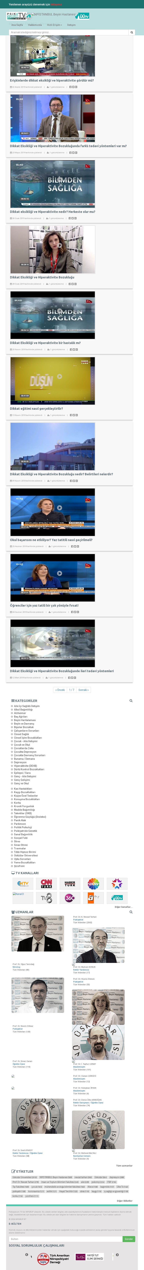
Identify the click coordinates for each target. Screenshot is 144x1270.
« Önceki (60, 690)
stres (84, 1191)
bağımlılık (107, 1186)
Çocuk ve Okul (22, 744)
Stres (17, 841)
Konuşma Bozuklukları (27, 799)
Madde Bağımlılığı (24, 809)
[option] (53, 1259)
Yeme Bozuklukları (24, 862)
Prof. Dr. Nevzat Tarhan (25, 1182)
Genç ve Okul (21, 783)
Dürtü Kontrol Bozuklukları (29, 769)
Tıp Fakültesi (21, 1186)
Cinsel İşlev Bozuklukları (28, 737)
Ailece (92, 1186)
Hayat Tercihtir (68, 1191)
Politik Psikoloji (23, 827)
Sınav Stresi (21, 845)
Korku (17, 802)
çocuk (37, 1186)
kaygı (96, 1191)
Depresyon (20, 762)
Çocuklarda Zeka (24, 748)
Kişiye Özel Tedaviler (26, 795)
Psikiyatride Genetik (25, 830)
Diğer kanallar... (124, 907)
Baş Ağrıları (20, 716)
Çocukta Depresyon (25, 751)
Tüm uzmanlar (124, 1165)
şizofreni (31, 1196)
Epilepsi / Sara (22, 772)
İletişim (71, 25)
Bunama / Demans (24, 758)
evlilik (51, 1191)
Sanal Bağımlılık (23, 834)
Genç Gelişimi (22, 780)
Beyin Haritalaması (25, 720)
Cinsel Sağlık (21, 734)
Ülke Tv (122, 1186)
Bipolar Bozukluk (24, 727)
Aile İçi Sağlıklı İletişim (27, 706)
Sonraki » (83, 690)
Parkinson (20, 823)
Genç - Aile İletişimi (25, 776)
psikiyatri (19, 1191)
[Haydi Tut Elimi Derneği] (91, 1257)
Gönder (129, 1239)
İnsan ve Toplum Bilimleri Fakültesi (59, 1182)
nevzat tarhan (83, 1177)
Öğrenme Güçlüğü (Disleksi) (30, 816)
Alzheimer (20, 713)
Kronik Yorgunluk (24, 806)
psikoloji (98, 1182)
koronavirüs (36, 1191)
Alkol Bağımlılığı (23, 709)
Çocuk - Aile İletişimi (25, 741)
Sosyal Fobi (21, 838)
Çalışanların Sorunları (26, 730)
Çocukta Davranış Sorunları (29, 755)
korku (17, 1196)
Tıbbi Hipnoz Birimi (25, 852)
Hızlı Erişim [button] (53, 25)
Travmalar (20, 848)
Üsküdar (101, 1177)
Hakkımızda (35, 25)
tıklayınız (56, 4)
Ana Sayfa (17, 25)
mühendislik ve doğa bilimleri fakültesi (65, 1186)
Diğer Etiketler (125, 1201)
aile (85, 1182)
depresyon (117, 1177)
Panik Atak (20, 820)
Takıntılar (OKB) (23, 813)
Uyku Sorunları (22, 859)
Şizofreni (19, 866)
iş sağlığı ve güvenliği (116, 1191)
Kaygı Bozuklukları (24, 792)
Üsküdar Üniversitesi (26, 855)
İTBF (111, 1182)
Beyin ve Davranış (24, 723)
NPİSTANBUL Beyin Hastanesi (56, 1177)
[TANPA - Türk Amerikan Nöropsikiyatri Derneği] (53, 1259)
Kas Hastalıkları (23, 788)
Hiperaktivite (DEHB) (25, 765)
